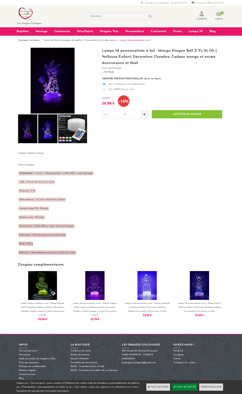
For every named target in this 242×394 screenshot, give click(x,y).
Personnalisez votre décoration (100, 40)
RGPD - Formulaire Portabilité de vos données (94, 370)
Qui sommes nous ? (29, 351)
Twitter (177, 358)
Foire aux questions (29, 362)
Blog (212, 31)
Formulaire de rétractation (83, 362)
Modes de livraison (80, 355)
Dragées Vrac (109, 31)
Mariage (41, 31)
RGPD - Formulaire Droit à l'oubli (87, 366)
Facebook (178, 351)
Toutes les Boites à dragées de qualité (62, 40)
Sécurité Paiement (79, 358)
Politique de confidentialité (32, 366)
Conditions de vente (80, 351)
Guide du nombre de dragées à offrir (37, 358)
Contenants (158, 31)
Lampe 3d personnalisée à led (135, 40)
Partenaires (25, 355)
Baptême (22, 31)
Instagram (178, 355)
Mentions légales (27, 370)
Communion (62, 31)
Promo (177, 31)
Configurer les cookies (184, 362)
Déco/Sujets (85, 31)
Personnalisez (134, 31)
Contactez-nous (27, 374)
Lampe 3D (196, 31)
